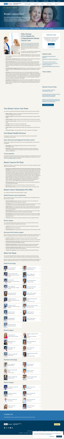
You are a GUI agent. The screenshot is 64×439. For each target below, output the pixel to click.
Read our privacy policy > (49, 434)
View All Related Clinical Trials (48, 104)
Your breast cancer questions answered (48, 61)
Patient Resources (32, 28)
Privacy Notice (26, 432)
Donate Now (57, 424)
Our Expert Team (50, 28)
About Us (56, 3)
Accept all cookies (59, 436)
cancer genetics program (11, 158)
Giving (42, 3)
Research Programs (48, 430)
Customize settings (51, 436)
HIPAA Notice (21, 432)
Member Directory (41, 430)
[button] (24, 1)
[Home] (4, 7)
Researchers (36, 3)
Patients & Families (27, 3)
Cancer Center (8, 7)
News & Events (49, 3)
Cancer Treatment (30, 430)
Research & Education (39, 28)
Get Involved (54, 430)
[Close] (62, 432)
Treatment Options (17, 28)
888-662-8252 (7, 417)
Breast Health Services (25, 28)
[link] (4, 428)
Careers (59, 430)
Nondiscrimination (32, 432)
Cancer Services (14, 7)
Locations (45, 28)
